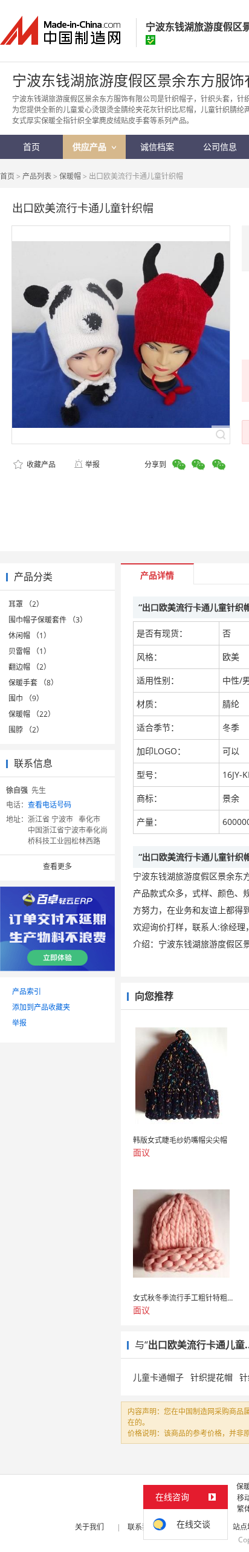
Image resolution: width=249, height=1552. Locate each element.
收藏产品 (40, 464)
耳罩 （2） (26, 604)
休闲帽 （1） (29, 635)
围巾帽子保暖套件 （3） (47, 620)
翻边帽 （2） (29, 667)
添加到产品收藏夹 (41, 1007)
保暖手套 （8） (33, 682)
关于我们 (89, 1527)
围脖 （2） (26, 730)
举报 (92, 464)
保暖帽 (70, 176)
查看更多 (57, 866)
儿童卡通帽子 (158, 1377)
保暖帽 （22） (31, 714)
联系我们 (142, 1527)
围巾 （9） (26, 698)
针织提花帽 (211, 1377)
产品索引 (26, 991)
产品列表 (36, 176)
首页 (7, 176)
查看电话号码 (49, 805)
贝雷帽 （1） (29, 651)
